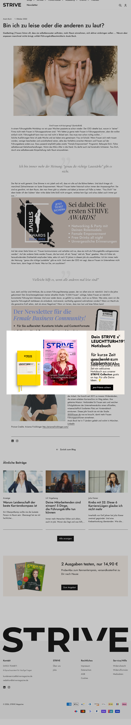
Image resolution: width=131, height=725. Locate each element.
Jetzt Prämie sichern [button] (102, 387)
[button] (119, 336)
